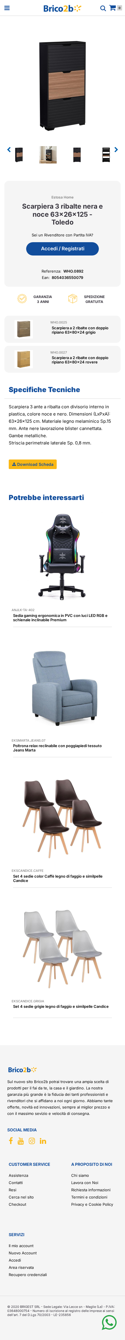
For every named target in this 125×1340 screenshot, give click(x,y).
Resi (12, 1190)
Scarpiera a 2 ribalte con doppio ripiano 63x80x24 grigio (80, 330)
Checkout (17, 1204)
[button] (62, 84)
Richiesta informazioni (90, 1190)
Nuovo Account (23, 1253)
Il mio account (21, 1245)
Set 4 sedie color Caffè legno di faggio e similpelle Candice (58, 878)
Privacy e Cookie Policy (92, 1204)
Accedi (15, 1260)
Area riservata (21, 1267)
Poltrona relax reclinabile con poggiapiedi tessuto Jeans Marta (57, 747)
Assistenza (18, 1175)
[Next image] (116, 150)
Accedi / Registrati (62, 248)
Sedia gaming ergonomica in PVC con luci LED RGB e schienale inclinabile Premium (60, 617)
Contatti (16, 1182)
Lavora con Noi (84, 1182)
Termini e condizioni (89, 1197)
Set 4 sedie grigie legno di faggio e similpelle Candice (61, 1006)
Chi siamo (80, 1175)
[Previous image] (8, 150)
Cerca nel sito (21, 1197)
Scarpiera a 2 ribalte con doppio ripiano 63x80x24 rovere (80, 359)
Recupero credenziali (28, 1274)
